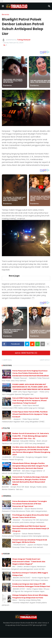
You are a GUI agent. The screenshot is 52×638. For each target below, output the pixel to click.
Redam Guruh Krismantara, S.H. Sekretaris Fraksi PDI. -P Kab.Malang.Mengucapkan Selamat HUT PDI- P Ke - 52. (30, 435)
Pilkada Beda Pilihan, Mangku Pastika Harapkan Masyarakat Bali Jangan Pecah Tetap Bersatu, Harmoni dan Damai (30, 465)
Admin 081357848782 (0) (26, 353)
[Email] (42, 344)
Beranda (5, 14)
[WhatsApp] (37, 344)
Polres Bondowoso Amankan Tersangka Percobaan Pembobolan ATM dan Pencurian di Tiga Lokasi (29, 503)
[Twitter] (27, 344)
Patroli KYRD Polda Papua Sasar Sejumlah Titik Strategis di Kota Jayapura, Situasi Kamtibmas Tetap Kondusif (30, 400)
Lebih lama (44, 360)
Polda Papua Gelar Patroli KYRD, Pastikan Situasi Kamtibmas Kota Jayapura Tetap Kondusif (30, 414)
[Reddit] (32, 344)
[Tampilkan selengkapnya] (48, 344)
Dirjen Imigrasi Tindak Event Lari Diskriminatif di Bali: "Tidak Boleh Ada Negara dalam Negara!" (28, 561)
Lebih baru (7, 360)
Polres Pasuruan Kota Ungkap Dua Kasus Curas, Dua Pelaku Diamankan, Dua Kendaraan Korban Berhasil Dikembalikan (30, 373)
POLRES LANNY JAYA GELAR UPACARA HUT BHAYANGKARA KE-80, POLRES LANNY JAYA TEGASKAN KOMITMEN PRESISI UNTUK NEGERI (31, 386)
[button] (3, 6)
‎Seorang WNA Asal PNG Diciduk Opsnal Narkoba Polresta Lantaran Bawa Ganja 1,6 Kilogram (30, 528)
